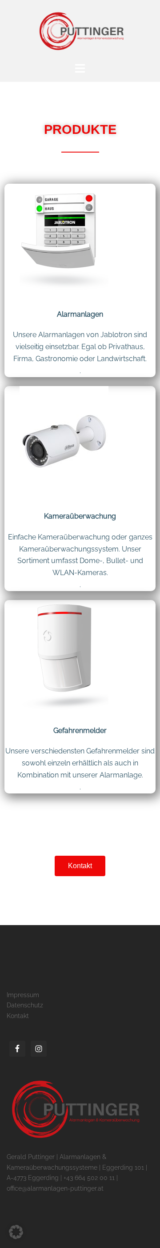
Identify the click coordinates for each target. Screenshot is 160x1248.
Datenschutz (25, 1005)
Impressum (23, 994)
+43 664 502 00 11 (89, 1177)
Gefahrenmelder (80, 730)
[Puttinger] (80, 30)
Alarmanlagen (80, 314)
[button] (16, 1232)
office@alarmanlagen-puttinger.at (55, 1188)
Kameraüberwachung (80, 516)
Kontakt (18, 1015)
